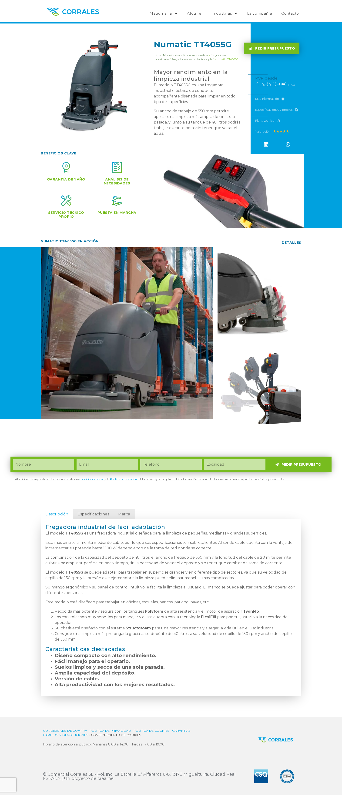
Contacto (290, 13)
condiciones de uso (92, 479)
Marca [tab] (124, 514)
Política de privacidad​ (124, 479)
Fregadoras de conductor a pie (191, 59)
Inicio (157, 55)
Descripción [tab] (56, 514)
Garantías (181, 730)
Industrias (222, 13)
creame (105, 778)
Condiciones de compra (65, 730)
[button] (266, 144)
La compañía (259, 13)
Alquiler (195, 13)
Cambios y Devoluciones (65, 735)
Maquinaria (161, 13)
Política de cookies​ (151, 730)
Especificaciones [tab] (93, 514)
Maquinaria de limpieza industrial (185, 55)
